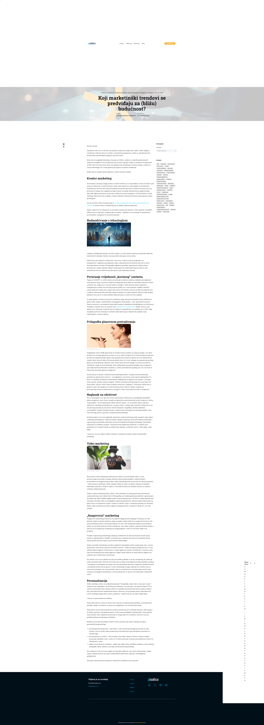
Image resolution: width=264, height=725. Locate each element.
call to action (160, 166)
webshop (159, 211)
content (167, 166)
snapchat (172, 205)
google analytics (161, 179)
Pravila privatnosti (140, 722)
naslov (171, 188)
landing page (160, 185)
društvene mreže (161, 172)
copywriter (170, 168)
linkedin (166, 185)
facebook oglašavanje (162, 177)
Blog (158, 164)
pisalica (170, 194)
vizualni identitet (161, 207)
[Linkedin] (63, 144)
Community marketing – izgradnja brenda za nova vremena (245, 623)
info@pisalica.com (93, 686)
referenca (171, 203)
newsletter (169, 190)
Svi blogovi (150, 93)
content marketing (161, 168)
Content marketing (107, 93)
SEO (167, 205)
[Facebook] (63, 146)
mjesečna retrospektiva (162, 188)
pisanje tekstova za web (163, 198)
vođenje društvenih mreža (163, 209)
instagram (168, 179)
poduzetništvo (169, 200)
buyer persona (171, 164)
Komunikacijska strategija (136, 93)
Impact (132, 691)
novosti (158, 192)
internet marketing (161, 181)
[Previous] (251, 563)
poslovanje (159, 203)
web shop (173, 209)
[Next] (255, 563)
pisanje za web (160, 200)
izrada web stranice (161, 183)
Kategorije (158, 147)
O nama (132, 679)
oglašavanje (165, 192)
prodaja (166, 203)
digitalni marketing (168, 170)
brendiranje (163, 164)
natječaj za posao (161, 190)
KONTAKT (170, 43)
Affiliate (132, 687)
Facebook (165, 174)
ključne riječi (170, 183)
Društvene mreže (121, 93)
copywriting (159, 170)
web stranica (166, 211)
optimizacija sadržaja (162, 194)
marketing (172, 185)
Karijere (132, 683)
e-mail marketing (170, 172)
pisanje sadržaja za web (162, 196)
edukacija (159, 174)
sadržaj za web (160, 205)
